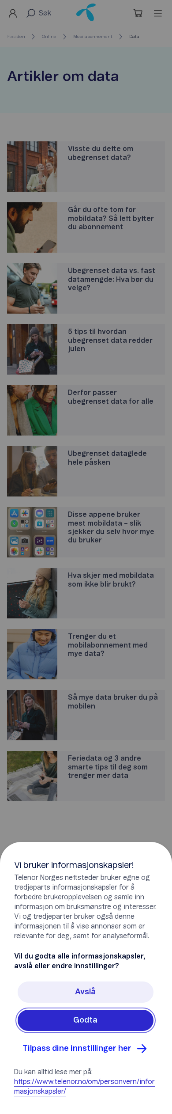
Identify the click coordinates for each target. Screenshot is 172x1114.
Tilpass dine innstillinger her (76, 1049)
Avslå (85, 992)
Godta (85, 1020)
